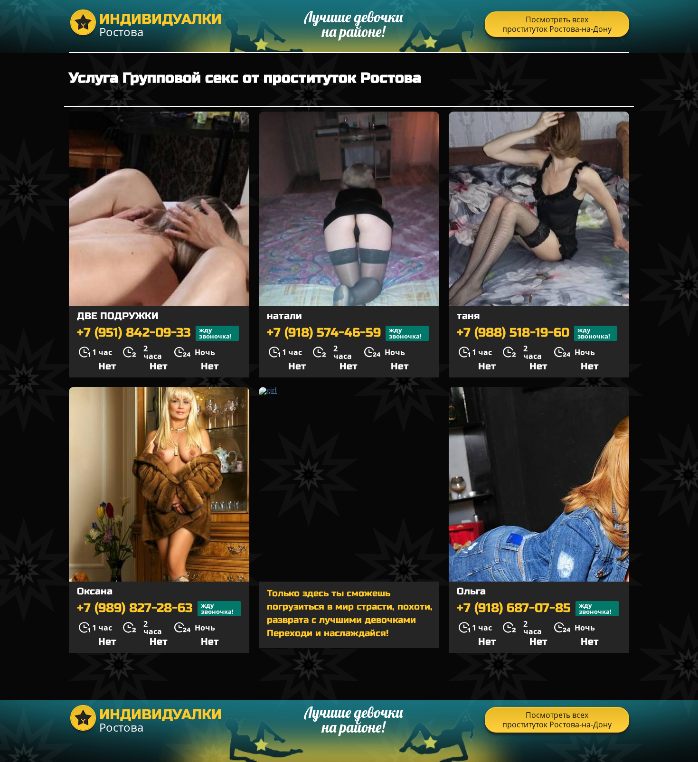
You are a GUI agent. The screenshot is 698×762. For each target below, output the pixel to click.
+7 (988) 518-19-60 (533, 333)
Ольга (471, 591)
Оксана (95, 591)
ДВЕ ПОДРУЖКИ (118, 316)
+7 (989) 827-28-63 (155, 608)
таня (468, 316)
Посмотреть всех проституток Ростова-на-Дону (557, 24)
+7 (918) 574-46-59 (344, 333)
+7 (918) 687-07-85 (534, 608)
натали (284, 316)
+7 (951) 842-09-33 (154, 333)
